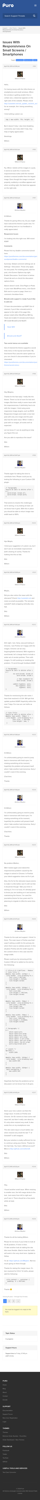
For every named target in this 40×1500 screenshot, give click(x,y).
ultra (35, 60)
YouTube (5, 1458)
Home (5, 1385)
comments (20, 60)
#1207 (34, 1092)
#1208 (34, 1166)
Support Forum (8, 1414)
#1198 (34, 374)
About (5, 1392)
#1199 (34, 455)
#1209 (34, 1219)
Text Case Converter (9, 1472)
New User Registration (10, 1418)
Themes (5, 1432)
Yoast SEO (11, 327)
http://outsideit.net (24, 598)
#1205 (34, 845)
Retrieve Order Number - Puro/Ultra (14, 1436)
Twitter (5, 1454)
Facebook (6, 1450)
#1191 (34, 66)
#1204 (34, 790)
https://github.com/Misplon (19, 1261)
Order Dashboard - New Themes (13, 1440)
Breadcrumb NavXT (14, 336)
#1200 (34, 523)
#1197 (34, 198)
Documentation (8, 1410)
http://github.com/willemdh (20, 1149)
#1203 (34, 735)
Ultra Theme (13, 28)
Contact (5, 1396)
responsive (28, 60)
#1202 (34, 624)
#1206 (34, 919)
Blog (4, 1389)
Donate (5, 1400)
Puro (22, 1489)
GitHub (5, 1462)
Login (4, 1422)
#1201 (34, 572)
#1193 (34, 149)
